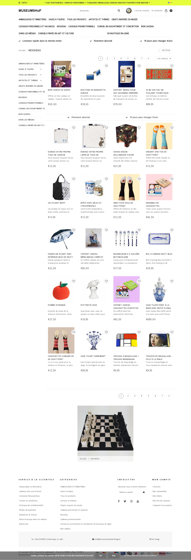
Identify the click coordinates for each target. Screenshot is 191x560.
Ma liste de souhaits (161, 501)
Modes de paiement (27, 510)
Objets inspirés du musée (124, 19)
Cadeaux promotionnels (81, 26)
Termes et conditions (28, 501)
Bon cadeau (147, 26)
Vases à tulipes (57, 19)
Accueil (22, 50)
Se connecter (157, 11)
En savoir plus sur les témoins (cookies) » (140, 556)
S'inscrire (156, 487)
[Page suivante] (148, 58)
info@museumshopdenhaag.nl (107, 539)
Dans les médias (27, 33)
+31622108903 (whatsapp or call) (48, 539)
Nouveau (61, 26)
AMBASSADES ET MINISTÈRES (32, 19)
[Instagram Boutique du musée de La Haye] (131, 501)
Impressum (23, 524)
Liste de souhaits (142, 11)
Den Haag (155, 539)
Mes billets (157, 496)
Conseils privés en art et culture (56, 33)
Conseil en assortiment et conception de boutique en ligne (118, 30)
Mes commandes (160, 491)
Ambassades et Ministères (30, 487)
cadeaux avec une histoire (30, 491)
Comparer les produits (162, 505)
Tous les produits (76, 19)
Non (113, 556)
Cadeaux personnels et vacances (37, 26)
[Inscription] (144, 492)
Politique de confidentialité (31, 505)
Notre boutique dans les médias (33, 519)
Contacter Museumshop (29, 496)
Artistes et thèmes (99, 19)
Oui (100, 556)
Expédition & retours (28, 515)
